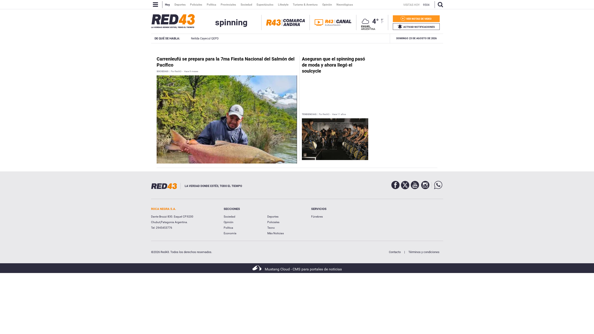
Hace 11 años (339, 114)
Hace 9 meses (191, 71)
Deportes (272, 216)
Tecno (271, 227)
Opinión (228, 222)
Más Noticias (275, 233)
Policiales (273, 222)
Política (228, 227)
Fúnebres (317, 216)
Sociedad (229, 216)
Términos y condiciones (423, 252)
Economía (230, 233)
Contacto (395, 252)
